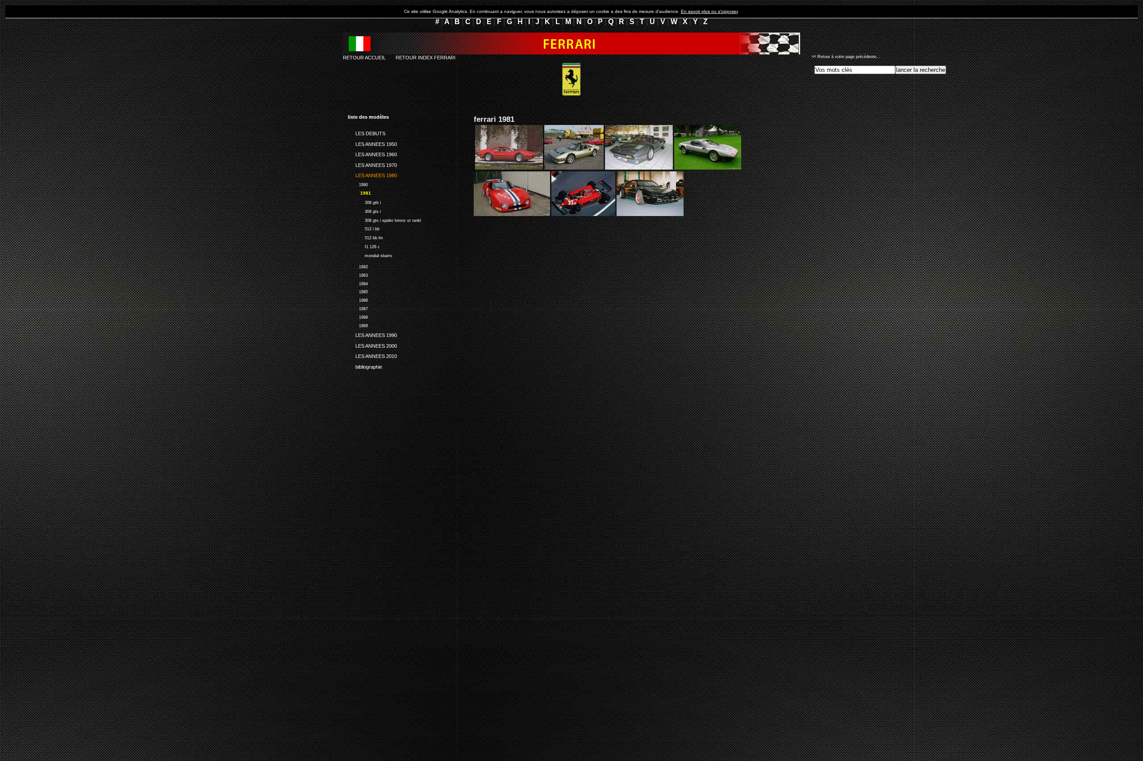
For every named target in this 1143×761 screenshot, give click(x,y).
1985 (358, 291)
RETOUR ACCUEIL (364, 57)
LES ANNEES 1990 (372, 334)
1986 (358, 299)
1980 (358, 183)
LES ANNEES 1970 (372, 163)
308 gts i (364, 210)
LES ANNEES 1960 (372, 153)
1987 (358, 307)
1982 (358, 265)
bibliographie (365, 365)
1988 (358, 316)
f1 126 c (364, 245)
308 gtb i (364, 201)
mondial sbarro (370, 254)
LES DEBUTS (366, 132)
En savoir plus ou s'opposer (709, 11)
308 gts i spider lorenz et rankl (384, 219)
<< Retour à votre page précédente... (846, 56)
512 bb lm (365, 236)
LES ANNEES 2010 (372, 355)
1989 (358, 324)
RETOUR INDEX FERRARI (425, 57)
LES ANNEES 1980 (372, 174)
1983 (358, 274)
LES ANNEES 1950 (372, 142)
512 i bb (364, 228)
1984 (358, 282)
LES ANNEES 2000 (372, 344)
